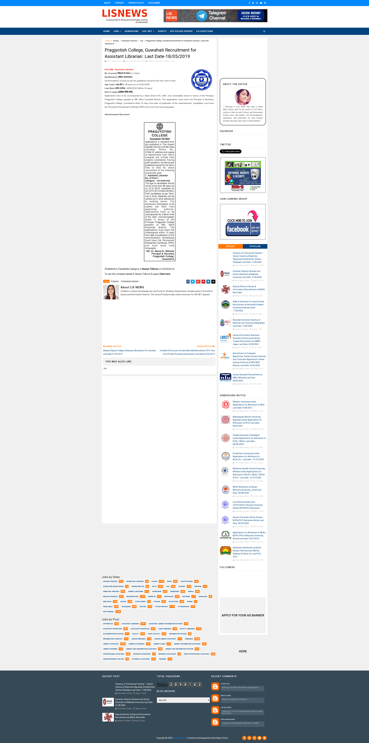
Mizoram (186, 596)
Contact (119, 3)
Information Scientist (113, 639)
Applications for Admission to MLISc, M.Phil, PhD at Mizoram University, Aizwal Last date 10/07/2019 (249, 535)
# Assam (115, 281)
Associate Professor (140, 629)
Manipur (152, 596)
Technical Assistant (141, 659)
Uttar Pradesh (161, 607)
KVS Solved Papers (181, 31)
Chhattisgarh (186, 581)
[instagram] (257, 3)
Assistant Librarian (129, 41)
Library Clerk (159, 644)
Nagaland (203, 596)
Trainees (162, 659)
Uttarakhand (183, 607)
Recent (230, 246)
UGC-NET (147, 31)
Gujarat (181, 586)
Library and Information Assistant (141, 649)
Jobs (116, 31)
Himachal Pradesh (111, 591)
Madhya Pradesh (110, 596)
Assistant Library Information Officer (165, 624)
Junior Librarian (138, 639)
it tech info (225, 684)
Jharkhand (156, 591)
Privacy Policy (136, 3)
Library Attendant (137, 644)
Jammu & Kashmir (135, 591)
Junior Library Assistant (165, 639)
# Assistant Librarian (130, 281)
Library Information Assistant (187, 644)
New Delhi (107, 602)
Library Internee (110, 649)
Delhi (154, 586)
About (107, 3)
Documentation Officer (113, 634)
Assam (116, 41)
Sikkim (189, 602)
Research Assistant (142, 654)
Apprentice (108, 624)
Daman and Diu (137, 586)
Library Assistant (111, 644)
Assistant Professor (112, 629)
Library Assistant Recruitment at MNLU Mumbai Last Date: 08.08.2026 (247, 377)
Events (162, 31)
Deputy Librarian (187, 629)
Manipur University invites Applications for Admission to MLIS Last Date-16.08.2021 (248, 405)
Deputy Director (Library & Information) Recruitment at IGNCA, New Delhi (249, 289)
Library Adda (226, 707)
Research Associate (167, 654)
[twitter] (253, 3)
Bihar (169, 581)
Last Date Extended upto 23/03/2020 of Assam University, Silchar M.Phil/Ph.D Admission (248, 505)
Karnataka (174, 591)
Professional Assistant (113, 654)
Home (106, 31)
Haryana (197, 586)
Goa (168, 586)
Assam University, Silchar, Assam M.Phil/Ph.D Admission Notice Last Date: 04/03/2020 (248, 520)
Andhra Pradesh (110, 581)
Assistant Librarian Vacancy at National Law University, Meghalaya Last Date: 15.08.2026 (249, 323)
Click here (165, 273)
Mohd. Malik (226, 695)
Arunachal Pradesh (135, 581)
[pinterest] (265, 3)
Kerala (191, 591)
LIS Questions (204, 31)
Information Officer (178, 634)
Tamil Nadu (108, 607)
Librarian (189, 639)
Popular (255, 246)
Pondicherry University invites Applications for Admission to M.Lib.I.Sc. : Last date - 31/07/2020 (248, 456)
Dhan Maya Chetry (147, 738)
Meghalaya (169, 596)
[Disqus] (159, 412)
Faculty (135, 634)
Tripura (142, 607)
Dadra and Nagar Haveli (113, 586)
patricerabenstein (228, 719)
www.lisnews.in (180, 738)
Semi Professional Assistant (196, 654)
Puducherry (140, 602)
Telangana (126, 607)
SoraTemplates (119, 738)
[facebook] (249, 3)
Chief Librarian (164, 629)
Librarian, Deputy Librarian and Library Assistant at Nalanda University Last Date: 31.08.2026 (247, 274)
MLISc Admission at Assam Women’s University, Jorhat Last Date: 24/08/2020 (247, 490)
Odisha (123, 602)
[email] (261, 3)
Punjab (157, 602)
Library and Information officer (179, 649)
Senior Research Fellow (113, 659)
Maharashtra (132, 596)
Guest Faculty (154, 634)
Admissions (132, 31)
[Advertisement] (159, 321)
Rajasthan (173, 602)
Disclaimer (154, 3)
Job (141, 41)
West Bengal (108, 612)
